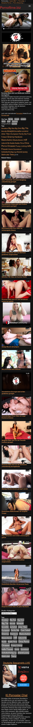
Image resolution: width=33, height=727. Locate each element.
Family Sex (23, 134)
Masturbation (7, 139)
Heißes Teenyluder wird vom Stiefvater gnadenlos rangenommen (14, 253)
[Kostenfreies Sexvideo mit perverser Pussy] (16, 573)
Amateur (4, 128)
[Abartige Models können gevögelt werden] (16, 478)
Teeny (12, 154)
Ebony (3, 121)
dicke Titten (5, 133)
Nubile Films (19, 143)
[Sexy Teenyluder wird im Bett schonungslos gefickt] (16, 525)
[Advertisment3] (16, 314)
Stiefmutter (5, 154)
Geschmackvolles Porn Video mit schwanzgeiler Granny (12, 229)
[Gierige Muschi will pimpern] (16, 336)
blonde (4, 131)
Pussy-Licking (21, 146)
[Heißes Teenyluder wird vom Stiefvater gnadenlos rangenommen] (16, 242)
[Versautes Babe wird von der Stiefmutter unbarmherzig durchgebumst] (16, 454)
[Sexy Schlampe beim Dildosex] (16, 358)
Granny (10, 136)
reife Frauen (7, 649)
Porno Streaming (18, 3)
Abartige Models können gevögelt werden (15, 489)
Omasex (11, 145)
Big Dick (18, 128)
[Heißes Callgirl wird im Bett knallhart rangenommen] (16, 549)
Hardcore (15, 121)
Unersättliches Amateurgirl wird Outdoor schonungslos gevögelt (14, 205)
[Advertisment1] (16, 55)
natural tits (5, 143)
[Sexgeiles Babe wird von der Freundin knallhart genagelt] (16, 429)
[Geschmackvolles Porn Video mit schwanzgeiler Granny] (16, 217)
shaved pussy (22, 151)
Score (10, 149)
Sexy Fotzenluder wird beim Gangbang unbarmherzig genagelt (14, 181)
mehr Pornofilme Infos (7, 110)
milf (25, 139)
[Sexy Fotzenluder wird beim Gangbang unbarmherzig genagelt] (16, 169)
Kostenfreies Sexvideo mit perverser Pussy (15, 584)
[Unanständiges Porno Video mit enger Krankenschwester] (16, 405)
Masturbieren (18, 140)
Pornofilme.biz (10, 7)
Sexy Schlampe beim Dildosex (11, 369)
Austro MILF (13, 1)
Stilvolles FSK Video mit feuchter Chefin (14, 277)
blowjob (17, 119)
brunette (17, 131)
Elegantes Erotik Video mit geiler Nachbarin (15, 606)
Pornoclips (21, 1)
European (14, 133)
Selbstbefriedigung (8, 151)
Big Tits (25, 128)
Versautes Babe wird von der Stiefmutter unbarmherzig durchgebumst (14, 465)
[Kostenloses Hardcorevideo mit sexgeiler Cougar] (16, 500)
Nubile (12, 143)
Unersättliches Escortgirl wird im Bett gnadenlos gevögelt (13, 392)
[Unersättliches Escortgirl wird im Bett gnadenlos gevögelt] (16, 381)
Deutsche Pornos (6, 3)
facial (8, 121)
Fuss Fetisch (25, 630)
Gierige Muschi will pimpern (10, 347)
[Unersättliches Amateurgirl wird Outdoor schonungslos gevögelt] (16, 193)
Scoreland (17, 149)
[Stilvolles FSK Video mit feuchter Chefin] (16, 266)
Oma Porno (24, 641)
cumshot (23, 119)
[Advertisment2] (16, 80)
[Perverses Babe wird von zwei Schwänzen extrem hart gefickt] (16, 288)
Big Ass (10, 119)
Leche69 (14, 124)
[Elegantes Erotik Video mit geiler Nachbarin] (16, 596)
